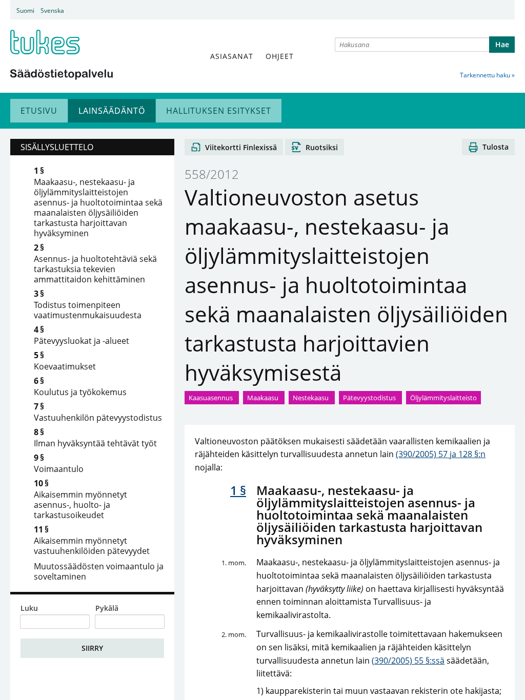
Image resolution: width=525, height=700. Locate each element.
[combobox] (412, 44)
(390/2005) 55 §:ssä (408, 660)
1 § (238, 490)
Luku (29, 608)
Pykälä (106, 608)
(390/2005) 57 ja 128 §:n (441, 454)
